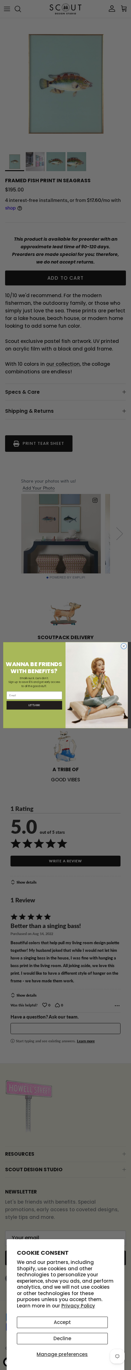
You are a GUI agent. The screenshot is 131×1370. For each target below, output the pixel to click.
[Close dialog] (124, 646)
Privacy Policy (78, 1305)
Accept (62, 1322)
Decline (62, 1338)
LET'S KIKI (34, 705)
